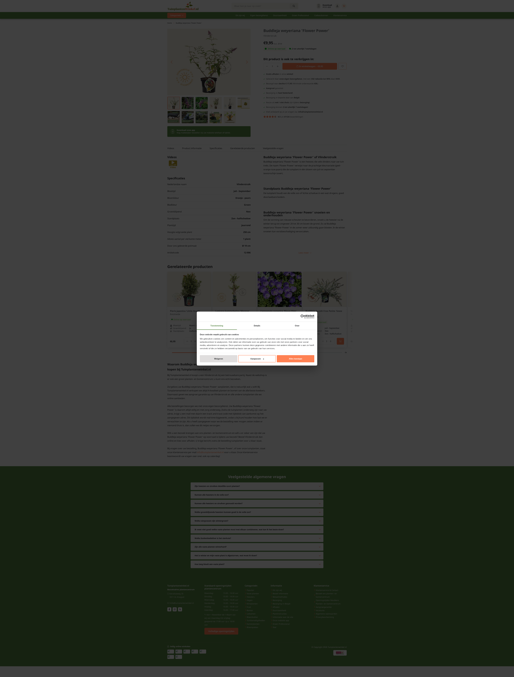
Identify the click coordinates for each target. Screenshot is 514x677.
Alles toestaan (295, 359)
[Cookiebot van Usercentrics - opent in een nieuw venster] (302, 317)
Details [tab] (257, 325)
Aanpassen (255, 359)
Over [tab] (297, 325)
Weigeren (218, 359)
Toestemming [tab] (216, 325)
